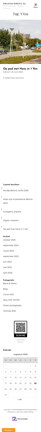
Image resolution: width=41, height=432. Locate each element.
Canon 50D (8, 294)
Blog (5, 289)
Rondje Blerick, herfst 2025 (15, 190)
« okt (19, 399)
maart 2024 (8, 251)
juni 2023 (7, 262)
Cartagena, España (12, 212)
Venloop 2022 (9, 311)
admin (6, 72)
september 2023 (11, 256)
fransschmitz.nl (14, 3)
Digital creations (11, 220)
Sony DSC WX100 (11, 300)
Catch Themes (28, 412)
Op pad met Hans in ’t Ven (20, 68)
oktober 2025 (9, 240)
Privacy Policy (32, 409)
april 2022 (7, 273)
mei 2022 (7, 267)
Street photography (12, 305)
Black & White (10, 283)
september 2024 (11, 245)
